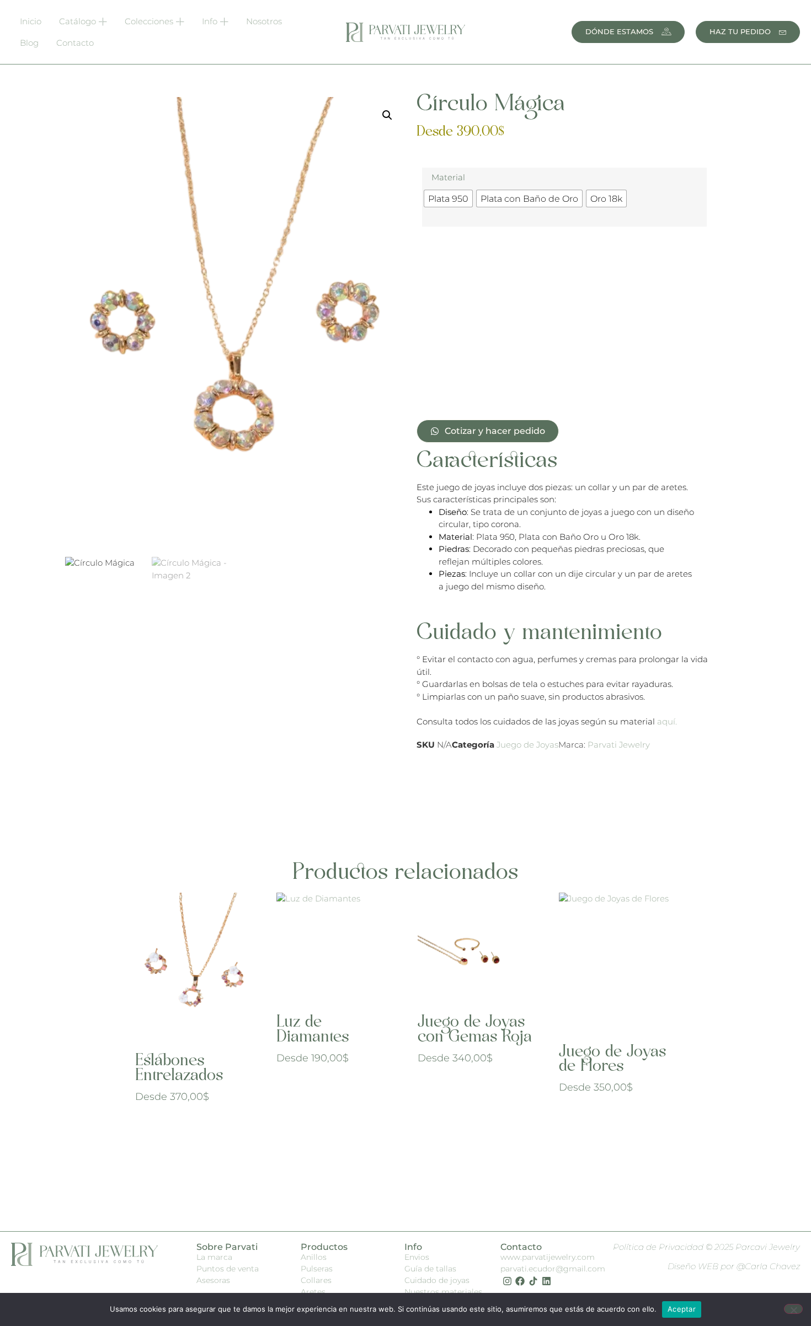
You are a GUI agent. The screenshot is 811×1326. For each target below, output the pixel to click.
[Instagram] (507, 1281)
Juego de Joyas (527, 744)
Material (448, 177)
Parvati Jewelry (619, 744)
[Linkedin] (546, 1281)
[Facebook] (520, 1281)
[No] (793, 1309)
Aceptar (682, 1308)
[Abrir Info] (224, 21)
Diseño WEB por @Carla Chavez (734, 1266)
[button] (387, 115)
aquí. (667, 721)
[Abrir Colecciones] (180, 21)
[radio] (448, 198)
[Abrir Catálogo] (103, 21)
